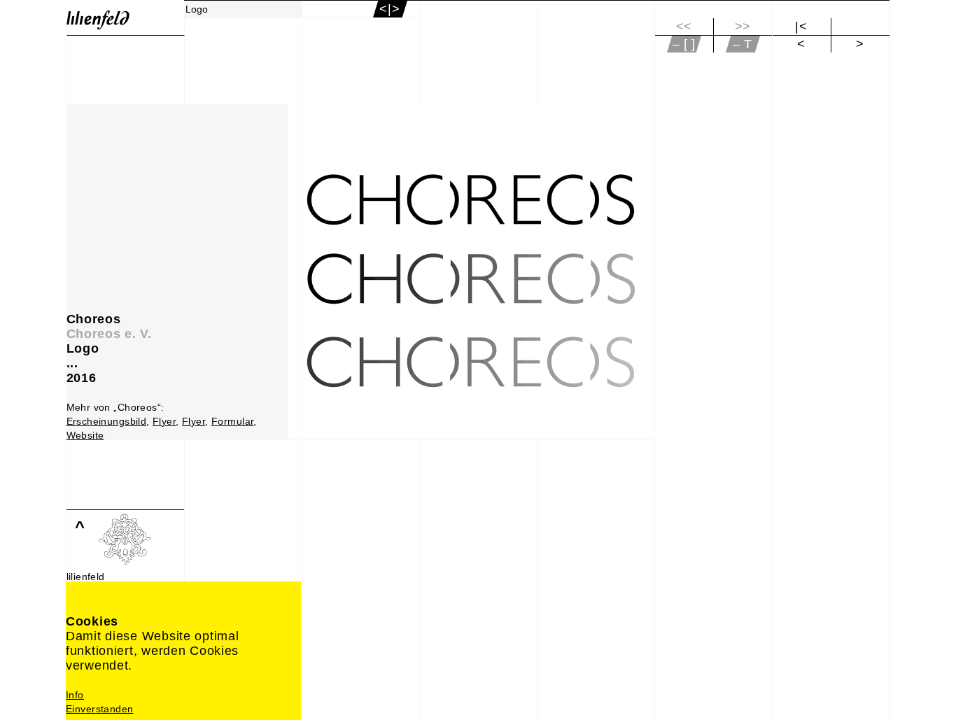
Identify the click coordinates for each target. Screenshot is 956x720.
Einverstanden (99, 708)
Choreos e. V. (109, 334)
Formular (232, 421)
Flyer (164, 421)
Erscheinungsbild (106, 421)
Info (75, 694)
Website (85, 435)
